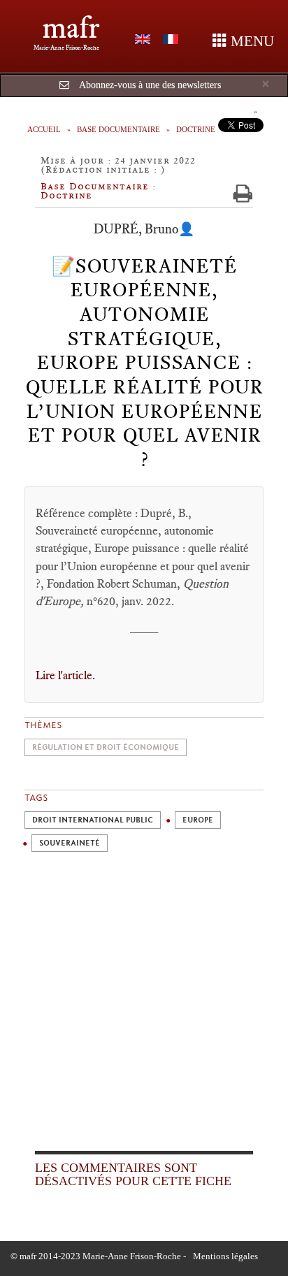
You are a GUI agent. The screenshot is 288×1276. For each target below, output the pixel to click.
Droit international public (92, 820)
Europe (197, 820)
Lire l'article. (67, 675)
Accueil (44, 129)
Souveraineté (69, 843)
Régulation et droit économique (105, 747)
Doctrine (195, 129)
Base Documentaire (118, 129)
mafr (71, 27)
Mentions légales (225, 1256)
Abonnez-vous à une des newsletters (150, 85)
